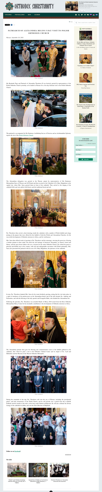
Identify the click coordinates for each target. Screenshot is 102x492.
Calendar (37, 14)
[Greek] (96, 15)
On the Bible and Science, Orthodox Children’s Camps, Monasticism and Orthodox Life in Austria (86, 43)
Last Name (79, 154)
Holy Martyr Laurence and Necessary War (86, 85)
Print (72, 21)
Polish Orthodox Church (26, 135)
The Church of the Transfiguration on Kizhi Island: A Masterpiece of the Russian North (86, 106)
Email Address (80, 145)
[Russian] (91, 15)
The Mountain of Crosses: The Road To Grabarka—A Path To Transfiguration (85, 125)
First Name (79, 150)
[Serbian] (94, 15)
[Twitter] (82, 15)
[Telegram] (85, 15)
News (29, 14)
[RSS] (79, 15)
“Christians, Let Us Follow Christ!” (85, 65)
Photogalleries (20, 14)
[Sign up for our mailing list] (76, 15)
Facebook (17, 451)
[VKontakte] (88, 15)
